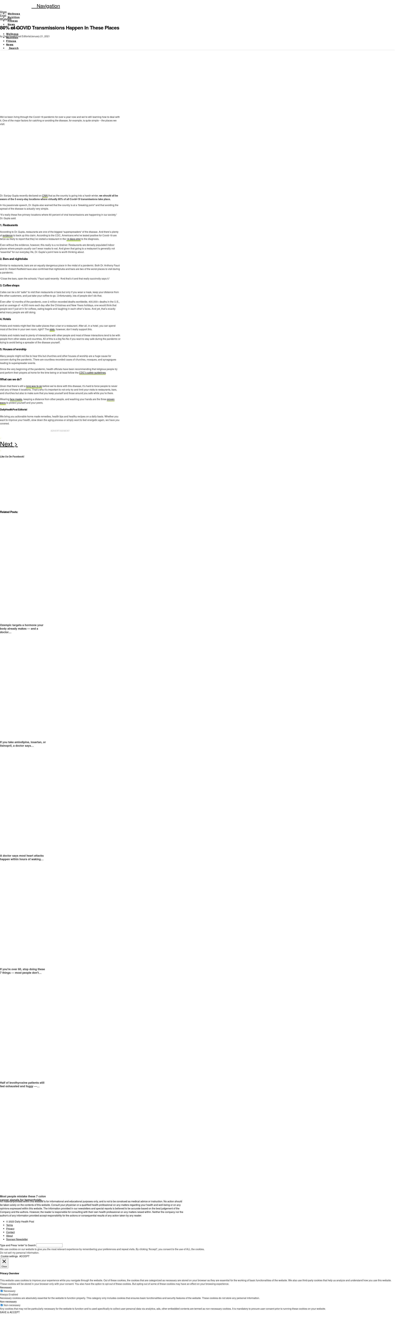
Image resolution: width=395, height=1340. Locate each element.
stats (52, 329)
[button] (45, 5)
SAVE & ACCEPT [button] (10, 1312)
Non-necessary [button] (8, 1301)
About (9, 1235)
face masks (16, 399)
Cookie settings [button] (9, 1256)
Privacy (10, 1228)
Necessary (9, 1291)
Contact (10, 1232)
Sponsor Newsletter (17, 1239)
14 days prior (74, 239)
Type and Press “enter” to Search (18, 1245)
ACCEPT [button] (24, 1256)
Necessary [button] (6, 1287)
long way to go (34, 386)
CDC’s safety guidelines (92, 372)
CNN (45, 195)
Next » (60, 444)
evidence (8, 235)
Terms (9, 1225)
